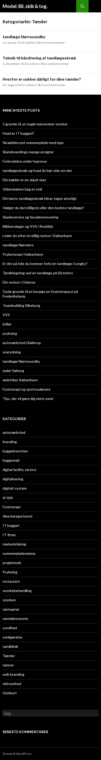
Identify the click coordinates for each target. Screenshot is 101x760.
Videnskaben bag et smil (22, 189)
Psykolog (10, 572)
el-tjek (8, 497)
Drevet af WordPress (17, 754)
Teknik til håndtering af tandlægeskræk (39, 58)
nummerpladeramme (19, 553)
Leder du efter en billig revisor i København (37, 235)
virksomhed (12, 683)
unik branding (13, 674)
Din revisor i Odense (19, 282)
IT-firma (9, 535)
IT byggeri (11, 525)
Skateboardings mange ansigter (28, 152)
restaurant (11, 581)
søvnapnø (11, 609)
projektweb (12, 562)
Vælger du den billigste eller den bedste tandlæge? (43, 208)
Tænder (9, 655)
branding (10, 441)
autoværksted (14, 432)
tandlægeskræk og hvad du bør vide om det (37, 170)
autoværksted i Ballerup (22, 342)
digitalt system (15, 488)
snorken (9, 600)
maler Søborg (13, 370)
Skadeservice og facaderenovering (30, 217)
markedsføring (14, 544)
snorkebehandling (17, 590)
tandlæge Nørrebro (18, 245)
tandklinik (10, 646)
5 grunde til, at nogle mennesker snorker (35, 124)
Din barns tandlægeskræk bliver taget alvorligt (40, 198)
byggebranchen (15, 451)
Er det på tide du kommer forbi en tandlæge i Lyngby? (45, 263)
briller (7, 324)
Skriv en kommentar (51, 42)
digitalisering (13, 479)
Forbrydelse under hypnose (25, 161)
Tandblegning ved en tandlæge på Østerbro (38, 273)
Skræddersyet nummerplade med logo (33, 142)
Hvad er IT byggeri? (18, 133)
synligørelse (12, 637)
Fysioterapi (11, 507)
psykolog (10, 333)
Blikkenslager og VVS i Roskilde (28, 226)
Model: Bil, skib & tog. (25, 6)
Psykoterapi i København (23, 254)
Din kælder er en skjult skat (24, 180)
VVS (6, 315)
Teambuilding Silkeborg (21, 305)
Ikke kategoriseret (18, 516)
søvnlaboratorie (15, 618)
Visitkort (10, 693)
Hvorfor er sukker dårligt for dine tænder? (42, 79)
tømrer (8, 665)
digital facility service (19, 469)
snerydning (12, 352)
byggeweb (11, 460)
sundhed (10, 628)
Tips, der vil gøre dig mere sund (28, 398)
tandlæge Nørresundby (24, 36)
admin (30, 42)
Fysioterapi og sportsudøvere (27, 389)
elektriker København (20, 380)
